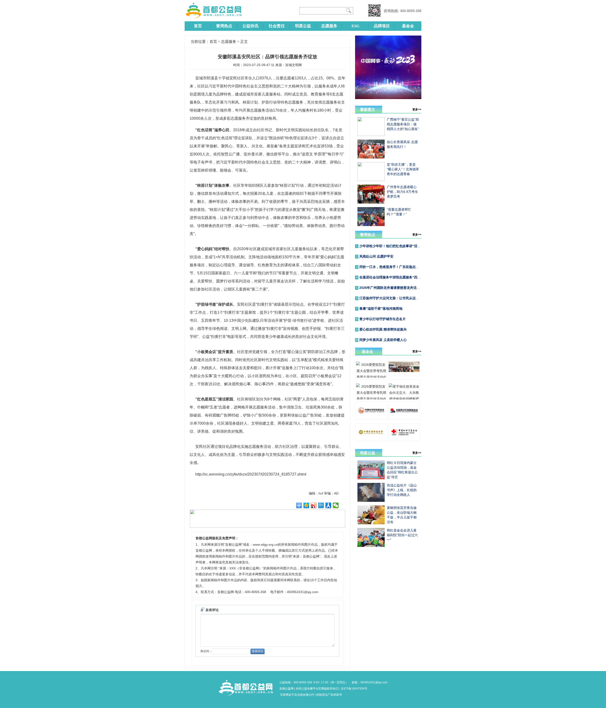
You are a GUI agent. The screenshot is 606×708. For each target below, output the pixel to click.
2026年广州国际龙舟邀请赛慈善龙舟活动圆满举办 (396, 288)
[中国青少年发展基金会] (404, 418)
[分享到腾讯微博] (321, 505)
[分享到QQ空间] (306, 505)
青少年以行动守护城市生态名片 (382, 319)
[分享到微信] (336, 505)
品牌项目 (382, 26)
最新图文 (367, 110)
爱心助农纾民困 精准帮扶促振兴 (383, 329)
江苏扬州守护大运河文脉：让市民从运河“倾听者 (395, 298)
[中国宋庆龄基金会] (371, 440)
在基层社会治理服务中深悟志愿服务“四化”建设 (394, 277)
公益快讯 (250, 26)
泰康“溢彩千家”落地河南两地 (380, 308)
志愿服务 (329, 26)
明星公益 (303, 26)
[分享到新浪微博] (314, 505)
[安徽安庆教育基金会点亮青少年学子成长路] (404, 375)
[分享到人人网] (328, 505)
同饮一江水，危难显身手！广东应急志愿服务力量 (395, 267)
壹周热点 (224, 26)
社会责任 (277, 26)
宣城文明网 (293, 65)
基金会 (408, 26)
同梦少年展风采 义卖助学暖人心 (383, 340)
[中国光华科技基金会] (371, 418)
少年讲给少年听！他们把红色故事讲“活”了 (390, 246)
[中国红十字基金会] (404, 440)
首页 (198, 26)
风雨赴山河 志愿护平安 (376, 256)
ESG (355, 26)
